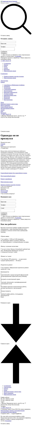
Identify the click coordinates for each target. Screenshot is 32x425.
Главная (3, 144)
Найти (17, 3)
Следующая (4, 192)
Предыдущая (4, 190)
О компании (7, 63)
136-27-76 (6, 60)
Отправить (4, 53)
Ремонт (6, 65)
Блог (2, 145)
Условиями (18, 56)
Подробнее (8, 420)
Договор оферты (11, 412)
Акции (6, 68)
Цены (5, 66)
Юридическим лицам (10, 71)
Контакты (6, 69)
